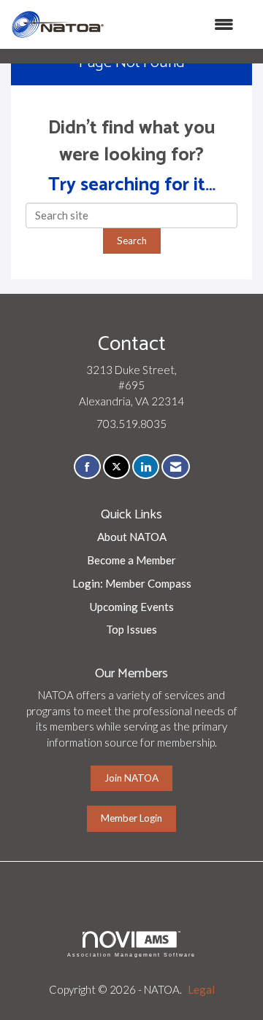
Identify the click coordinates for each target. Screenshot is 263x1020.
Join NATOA (131, 778)
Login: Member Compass (131, 583)
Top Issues (131, 629)
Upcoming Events (132, 606)
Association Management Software (131, 954)
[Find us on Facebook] (87, 467)
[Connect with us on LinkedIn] (145, 467)
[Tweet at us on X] (116, 467)
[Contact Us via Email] (175, 467)
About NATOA (132, 536)
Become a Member (131, 560)
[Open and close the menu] (176, 24)
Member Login (131, 818)
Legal (201, 989)
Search (132, 240)
